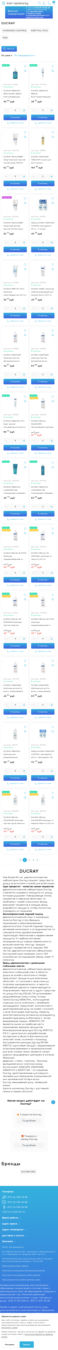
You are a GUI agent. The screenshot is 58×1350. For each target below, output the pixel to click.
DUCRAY (28, 1171)
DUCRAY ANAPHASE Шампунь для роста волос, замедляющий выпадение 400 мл (40, 688)
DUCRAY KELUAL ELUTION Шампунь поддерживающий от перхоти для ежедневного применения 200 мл (42, 622)
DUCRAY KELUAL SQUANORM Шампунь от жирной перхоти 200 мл (42, 820)
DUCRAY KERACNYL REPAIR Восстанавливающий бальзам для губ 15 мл (41, 94)
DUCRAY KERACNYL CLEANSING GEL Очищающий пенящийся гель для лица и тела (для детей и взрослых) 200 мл (15, 490)
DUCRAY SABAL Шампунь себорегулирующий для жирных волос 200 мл (42, 292)
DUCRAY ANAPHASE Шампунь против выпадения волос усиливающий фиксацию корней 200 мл (15, 358)
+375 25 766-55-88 (17, 1207)
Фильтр (11, 49)
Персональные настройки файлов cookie (21, 1280)
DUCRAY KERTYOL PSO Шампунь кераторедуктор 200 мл (15, 292)
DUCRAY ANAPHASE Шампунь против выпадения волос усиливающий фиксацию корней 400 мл (42, 358)
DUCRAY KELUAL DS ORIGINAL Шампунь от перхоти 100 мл (41, 556)
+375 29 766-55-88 (17, 1202)
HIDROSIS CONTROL (15, 30)
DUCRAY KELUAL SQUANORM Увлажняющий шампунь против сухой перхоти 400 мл (42, 424)
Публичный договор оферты (15, 1266)
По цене (5, 55)
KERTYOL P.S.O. (39, 30)
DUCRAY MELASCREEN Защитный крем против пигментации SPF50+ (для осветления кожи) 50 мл (14, 160)
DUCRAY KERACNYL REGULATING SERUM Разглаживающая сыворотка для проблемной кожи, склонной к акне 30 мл (14, 94)
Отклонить (9, 1345)
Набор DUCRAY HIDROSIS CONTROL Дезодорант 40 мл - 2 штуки (42, 226)
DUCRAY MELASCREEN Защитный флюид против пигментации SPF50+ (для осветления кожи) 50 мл (15, 226)
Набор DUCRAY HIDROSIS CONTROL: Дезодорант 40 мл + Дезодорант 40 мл (42, 754)
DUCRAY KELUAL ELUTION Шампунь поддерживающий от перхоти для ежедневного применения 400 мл (15, 556)
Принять (26, 1345)
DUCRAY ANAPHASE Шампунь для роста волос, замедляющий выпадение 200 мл (13, 688)
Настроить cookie (9, 1328)
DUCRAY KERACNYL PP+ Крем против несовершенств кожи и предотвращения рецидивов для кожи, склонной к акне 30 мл (14, 424)
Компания (7, 1241)
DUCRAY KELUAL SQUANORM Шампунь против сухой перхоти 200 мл (14, 820)
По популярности (23, 55)
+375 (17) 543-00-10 (13, 1212)
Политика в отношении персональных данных (23, 1270)
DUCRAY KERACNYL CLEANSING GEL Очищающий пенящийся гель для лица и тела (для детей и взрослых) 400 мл (42, 490)
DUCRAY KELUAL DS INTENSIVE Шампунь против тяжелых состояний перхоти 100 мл (15, 622)
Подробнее (28, 1120)
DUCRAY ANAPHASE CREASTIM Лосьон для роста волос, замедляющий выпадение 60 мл (41, 160)
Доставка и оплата (13, 1235)
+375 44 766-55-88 (17, 1197)
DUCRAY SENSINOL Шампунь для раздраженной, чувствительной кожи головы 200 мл (14, 754)
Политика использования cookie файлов (21, 1275)
